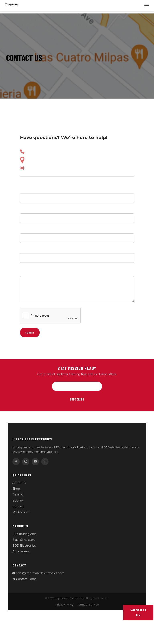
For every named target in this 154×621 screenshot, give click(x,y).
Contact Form (25, 579)
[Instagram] (25, 461)
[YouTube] (35, 461)
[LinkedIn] (45, 461)
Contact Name (32, 190)
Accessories (20, 551)
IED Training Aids (24, 534)
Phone (25, 229)
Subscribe (77, 399)
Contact (18, 506)
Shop (16, 488)
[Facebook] (16, 461)
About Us (19, 483)
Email (24, 209)
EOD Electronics (24, 545)
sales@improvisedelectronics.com (39, 573)
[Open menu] (147, 5)
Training (17, 494)
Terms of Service (88, 604)
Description (30, 272)
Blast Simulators (23, 540)
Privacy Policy (64, 604)
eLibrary (18, 500)
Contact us (138, 612)
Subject (27, 249)
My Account (21, 512)
